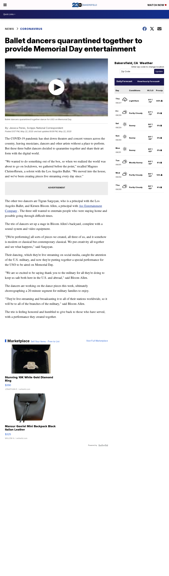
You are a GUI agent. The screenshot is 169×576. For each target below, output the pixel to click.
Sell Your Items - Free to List (45, 341)
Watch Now (156, 5)
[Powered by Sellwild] (103, 445)
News (9, 28)
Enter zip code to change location (148, 67)
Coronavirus (31, 28)
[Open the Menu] (5, 5)
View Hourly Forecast (148, 81)
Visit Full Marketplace (97, 341)
